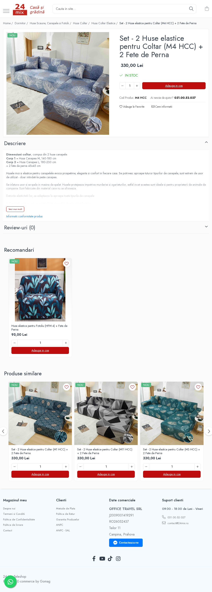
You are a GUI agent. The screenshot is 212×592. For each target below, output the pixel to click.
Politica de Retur (65, 514)
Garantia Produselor (67, 519)
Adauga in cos (174, 86)
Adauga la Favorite (133, 107)
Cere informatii (163, 107)
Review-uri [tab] (19, 227)
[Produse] (6, 11)
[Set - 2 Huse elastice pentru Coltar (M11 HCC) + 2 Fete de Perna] (106, 413)
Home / (8, 23)
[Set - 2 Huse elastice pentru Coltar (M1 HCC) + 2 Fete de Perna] (40, 413)
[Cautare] (191, 8)
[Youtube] (102, 559)
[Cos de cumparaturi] (207, 8)
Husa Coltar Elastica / (105, 23)
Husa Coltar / (81, 23)
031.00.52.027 (176, 517)
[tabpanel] (57, 83)
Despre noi (9, 508)
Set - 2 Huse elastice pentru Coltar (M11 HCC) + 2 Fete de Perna (104, 451)
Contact (7, 530)
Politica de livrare (13, 525)
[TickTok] (110, 559)
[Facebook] (94, 559)
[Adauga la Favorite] (66, 263)
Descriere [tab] (15, 143)
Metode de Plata (65, 508)
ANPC (59, 525)
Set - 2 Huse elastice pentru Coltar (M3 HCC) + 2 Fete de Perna (171, 451)
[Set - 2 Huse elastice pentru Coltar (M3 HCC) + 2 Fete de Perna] (172, 413)
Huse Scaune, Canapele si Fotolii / (51, 23)
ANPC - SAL (63, 530)
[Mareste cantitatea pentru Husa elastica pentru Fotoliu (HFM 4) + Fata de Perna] (66, 343)
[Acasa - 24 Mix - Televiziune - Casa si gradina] (29, 9)
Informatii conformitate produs (24, 216)
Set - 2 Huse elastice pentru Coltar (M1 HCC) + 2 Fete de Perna (39, 451)
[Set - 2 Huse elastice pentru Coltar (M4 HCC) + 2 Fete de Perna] (57, 83)
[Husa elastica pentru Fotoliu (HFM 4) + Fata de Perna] (40, 289)
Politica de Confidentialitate (19, 519)
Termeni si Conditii (14, 514)
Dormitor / (22, 23)
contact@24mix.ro (177, 523)
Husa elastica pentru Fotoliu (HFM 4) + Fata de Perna (39, 327)
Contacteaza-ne (129, 542)
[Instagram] (118, 559)
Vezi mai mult (15, 209)
